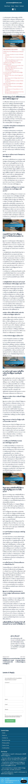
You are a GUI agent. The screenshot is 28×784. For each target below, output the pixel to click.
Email (6, 704)
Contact (22, 6)
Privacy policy (5, 743)
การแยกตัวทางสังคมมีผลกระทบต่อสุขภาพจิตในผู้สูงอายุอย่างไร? (14, 55)
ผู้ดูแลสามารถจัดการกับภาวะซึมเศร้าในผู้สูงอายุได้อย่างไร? (14, 76)
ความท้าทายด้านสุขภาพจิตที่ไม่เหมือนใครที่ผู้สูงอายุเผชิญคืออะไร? (13, 73)
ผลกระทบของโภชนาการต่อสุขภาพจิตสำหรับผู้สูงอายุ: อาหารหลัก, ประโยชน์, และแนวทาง (13, 768)
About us (4, 735)
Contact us (5, 738)
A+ (2, 779)
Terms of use (5, 745)
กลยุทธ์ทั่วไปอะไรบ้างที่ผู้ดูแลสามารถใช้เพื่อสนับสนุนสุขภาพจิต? (12, 63)
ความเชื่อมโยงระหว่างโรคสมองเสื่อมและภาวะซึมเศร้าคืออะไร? (14, 90)
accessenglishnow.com (14, 2)
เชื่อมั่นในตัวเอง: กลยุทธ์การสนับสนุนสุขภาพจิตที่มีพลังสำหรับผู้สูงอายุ (13, 754)
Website (6, 709)
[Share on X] (25, 779)
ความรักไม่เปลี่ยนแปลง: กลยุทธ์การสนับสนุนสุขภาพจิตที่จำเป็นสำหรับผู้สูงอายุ (14, 772)
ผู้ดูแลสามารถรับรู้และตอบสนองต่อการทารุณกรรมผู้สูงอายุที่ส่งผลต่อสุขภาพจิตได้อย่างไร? (14, 92)
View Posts (7, 6)
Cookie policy (5, 748)
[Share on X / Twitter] (15, 9)
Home (12, 6)
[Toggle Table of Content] (22, 50)
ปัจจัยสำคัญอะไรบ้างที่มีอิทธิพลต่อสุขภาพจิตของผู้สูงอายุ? (13, 52)
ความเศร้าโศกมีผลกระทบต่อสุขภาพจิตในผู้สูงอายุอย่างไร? (14, 87)
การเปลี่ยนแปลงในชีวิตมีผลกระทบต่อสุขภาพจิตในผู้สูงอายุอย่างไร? (14, 81)
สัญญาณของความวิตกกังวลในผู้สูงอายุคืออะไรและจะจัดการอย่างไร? (14, 79)
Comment (7, 682)
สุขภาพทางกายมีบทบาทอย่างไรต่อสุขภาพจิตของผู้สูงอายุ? (14, 58)
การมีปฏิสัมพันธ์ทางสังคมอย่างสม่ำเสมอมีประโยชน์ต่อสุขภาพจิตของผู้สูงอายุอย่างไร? (14, 66)
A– (2, 781)
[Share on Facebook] (13, 9)
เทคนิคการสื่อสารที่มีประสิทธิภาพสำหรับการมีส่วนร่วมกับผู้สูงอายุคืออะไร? (14, 69)
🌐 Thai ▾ (24, 781)
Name (6, 699)
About (16, 6)
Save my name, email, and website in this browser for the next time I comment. (13, 716)
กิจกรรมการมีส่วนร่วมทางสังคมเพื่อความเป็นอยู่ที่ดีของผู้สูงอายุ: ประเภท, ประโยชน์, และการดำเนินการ (13, 758)
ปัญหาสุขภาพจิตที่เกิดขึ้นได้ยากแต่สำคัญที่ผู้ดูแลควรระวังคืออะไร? (13, 84)
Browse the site (6, 740)
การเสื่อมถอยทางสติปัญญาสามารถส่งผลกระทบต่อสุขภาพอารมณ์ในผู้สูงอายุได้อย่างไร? (14, 60)
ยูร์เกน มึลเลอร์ (15, 636)
